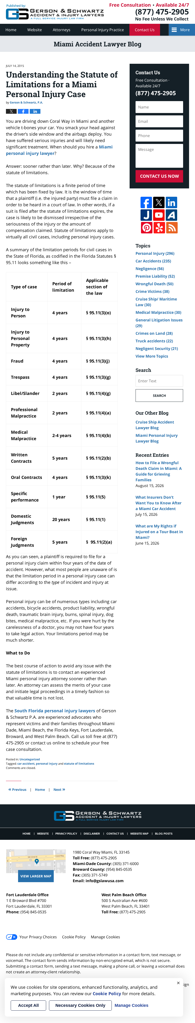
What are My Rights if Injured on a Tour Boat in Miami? (159, 531)
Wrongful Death (154, 283)
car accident (25, 764)
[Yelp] (159, 227)
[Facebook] (146, 202)
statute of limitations (79, 764)
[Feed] (172, 227)
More (185, 29)
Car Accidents (153, 261)
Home (10, 29)
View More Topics (152, 356)
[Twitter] (159, 202)
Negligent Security (157, 348)
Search (159, 395)
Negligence (150, 268)
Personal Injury (155, 253)
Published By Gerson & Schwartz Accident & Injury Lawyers (149, 12)
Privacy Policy (66, 833)
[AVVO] (171, 215)
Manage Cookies (105, 936)
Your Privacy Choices (38, 936)
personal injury (47, 764)
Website (34, 29)
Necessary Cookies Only (80, 1005)
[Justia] (146, 215)
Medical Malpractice (158, 312)
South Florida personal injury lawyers (54, 710)
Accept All (28, 1005)
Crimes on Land (154, 333)
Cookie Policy (74, 936)
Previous (17, 789)
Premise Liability (155, 276)
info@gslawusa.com (105, 880)
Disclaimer (92, 833)
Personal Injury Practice (102, 29)
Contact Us (145, 29)
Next (59, 789)
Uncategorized (30, 759)
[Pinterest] (146, 227)
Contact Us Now (159, 176)
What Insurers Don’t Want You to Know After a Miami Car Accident (158, 503)
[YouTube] (159, 215)
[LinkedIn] (171, 202)
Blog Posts (163, 833)
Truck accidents (154, 341)
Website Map (139, 833)
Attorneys (61, 29)
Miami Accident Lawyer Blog (55, 12)
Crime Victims (152, 291)
